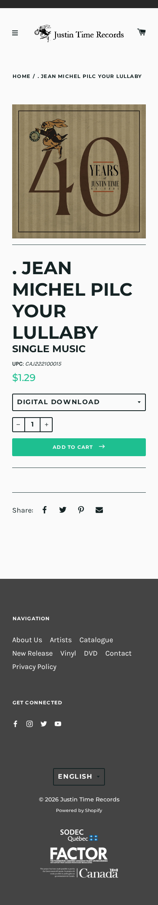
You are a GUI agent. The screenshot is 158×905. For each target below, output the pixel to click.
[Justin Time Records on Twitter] (44, 723)
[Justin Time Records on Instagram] (29, 723)
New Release (32, 653)
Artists (61, 640)
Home (21, 76)
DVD (91, 653)
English (75, 776)
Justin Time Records (90, 799)
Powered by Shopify (79, 810)
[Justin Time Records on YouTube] (58, 723)
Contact (118, 653)
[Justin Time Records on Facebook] (15, 723)
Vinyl (68, 653)
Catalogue (96, 640)
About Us (27, 640)
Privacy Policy (34, 667)
